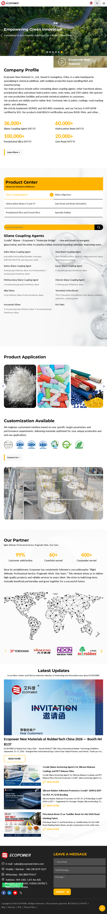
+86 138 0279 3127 (36, 869)
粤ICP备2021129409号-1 (78, 903)
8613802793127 (27, 874)
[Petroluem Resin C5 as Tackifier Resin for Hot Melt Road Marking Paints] (22, 824)
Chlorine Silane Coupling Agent (70, 279)
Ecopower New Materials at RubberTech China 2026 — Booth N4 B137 (53, 742)
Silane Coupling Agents (17, 194)
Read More (14, 758)
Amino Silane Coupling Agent (17, 266)
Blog (3, 907)
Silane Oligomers (63, 194)
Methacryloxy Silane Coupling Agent (21, 279)
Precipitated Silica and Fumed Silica (23, 212)
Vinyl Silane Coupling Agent (68, 251)
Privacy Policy (29, 907)
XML (19, 907)
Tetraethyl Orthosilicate (66, 290)
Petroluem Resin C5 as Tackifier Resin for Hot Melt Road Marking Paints (71, 816)
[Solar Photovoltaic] (87, 386)
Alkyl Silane (9, 290)
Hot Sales (59, 304)
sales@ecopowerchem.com (29, 863)
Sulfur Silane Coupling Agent (17, 251)
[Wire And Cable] (53, 386)
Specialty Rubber (63, 212)
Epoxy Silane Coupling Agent (68, 266)
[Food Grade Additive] (20, 386)
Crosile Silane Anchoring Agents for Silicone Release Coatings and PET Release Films (69, 769)
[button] (47, 52)
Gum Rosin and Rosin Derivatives (70, 203)
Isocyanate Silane (12, 304)
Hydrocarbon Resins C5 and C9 (20, 203)
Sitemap (11, 907)
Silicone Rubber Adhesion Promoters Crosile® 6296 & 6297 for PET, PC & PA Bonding (72, 792)
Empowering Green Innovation (53, 31)
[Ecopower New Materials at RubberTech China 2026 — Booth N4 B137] (53, 707)
